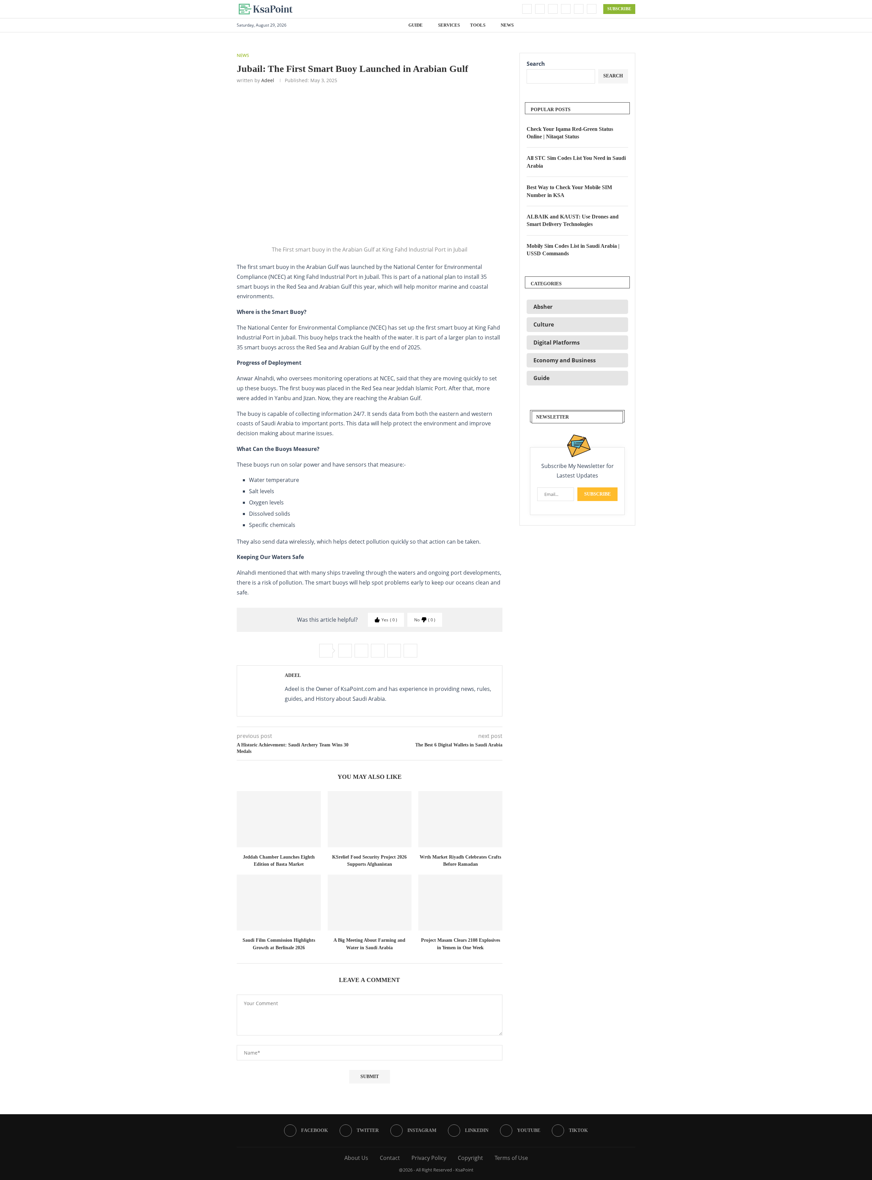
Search (536, 63)
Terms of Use (511, 1158)
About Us (356, 1158)
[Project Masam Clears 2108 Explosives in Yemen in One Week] (460, 903)
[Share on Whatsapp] (394, 650)
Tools (477, 25)
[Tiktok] (591, 9)
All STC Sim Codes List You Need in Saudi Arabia (576, 161)
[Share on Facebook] (345, 650)
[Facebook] (527, 9)
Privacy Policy (428, 1158)
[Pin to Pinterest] (378, 650)
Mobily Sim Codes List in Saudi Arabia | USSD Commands (573, 249)
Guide (415, 25)
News (507, 25)
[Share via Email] (410, 650)
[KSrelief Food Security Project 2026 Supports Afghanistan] (370, 819)
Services (449, 25)
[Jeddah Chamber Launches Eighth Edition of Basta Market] (279, 819)
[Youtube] (578, 9)
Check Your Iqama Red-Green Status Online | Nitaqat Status (570, 132)
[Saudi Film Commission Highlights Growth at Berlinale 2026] (279, 903)
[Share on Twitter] (361, 650)
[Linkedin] (566, 9)
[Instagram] (553, 9)
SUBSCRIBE (619, 8)
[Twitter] (540, 9)
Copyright (470, 1158)
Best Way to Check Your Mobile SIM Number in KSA (569, 191)
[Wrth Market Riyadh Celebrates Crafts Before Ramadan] (460, 819)
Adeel (267, 80)
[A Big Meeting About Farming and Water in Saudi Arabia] (370, 903)
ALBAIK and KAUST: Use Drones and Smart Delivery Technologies (573, 220)
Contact (390, 1158)
